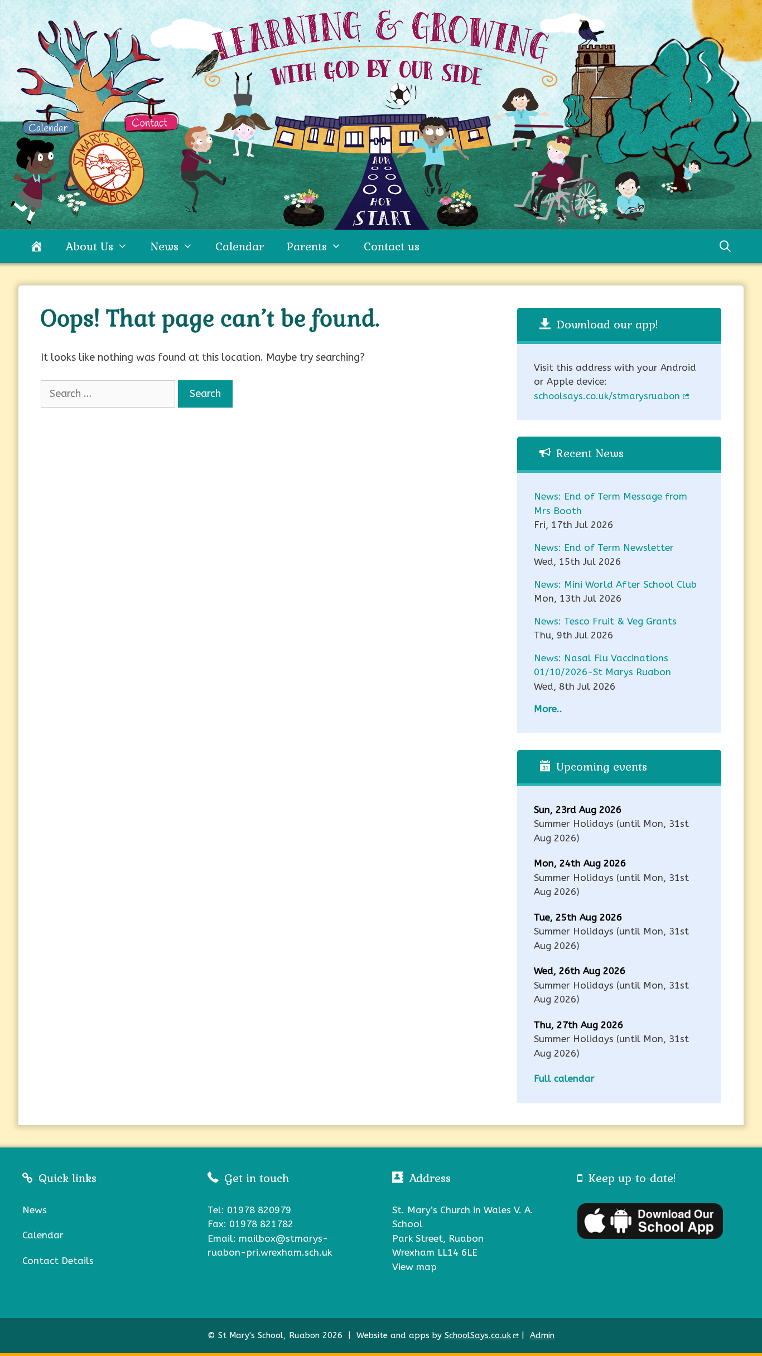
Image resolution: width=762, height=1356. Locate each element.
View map (414, 1266)
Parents (306, 246)
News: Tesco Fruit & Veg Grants (605, 621)
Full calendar (564, 1078)
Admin (542, 1335)
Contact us (391, 246)
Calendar (239, 246)
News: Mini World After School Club (615, 584)
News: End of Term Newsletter (604, 547)
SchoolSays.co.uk (478, 1335)
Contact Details (58, 1260)
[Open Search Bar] (725, 246)
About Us (89, 246)
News (164, 246)
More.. (548, 708)
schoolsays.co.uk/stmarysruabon (607, 396)
